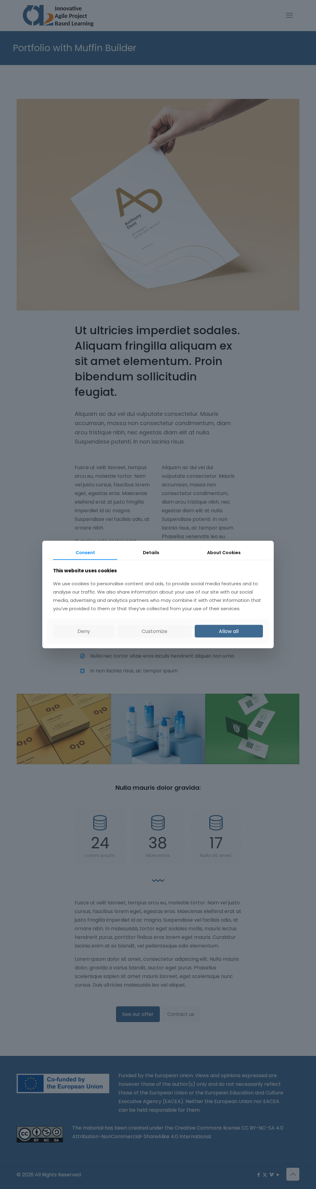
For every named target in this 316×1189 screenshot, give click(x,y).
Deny (83, 631)
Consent (85, 553)
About (224, 553)
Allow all (229, 631)
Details (151, 553)
